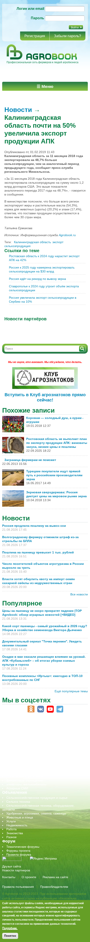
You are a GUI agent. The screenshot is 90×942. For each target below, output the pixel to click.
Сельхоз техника (18, 801)
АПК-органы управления (24, 733)
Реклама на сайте (55, 877)
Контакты (8, 877)
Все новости (79, 594)
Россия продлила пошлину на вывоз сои (34, 525)
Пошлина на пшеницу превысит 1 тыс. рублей (39, 552)
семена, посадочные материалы (29, 764)
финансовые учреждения (24, 780)
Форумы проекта (18, 850)
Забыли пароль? (67, 36)
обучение (13, 753)
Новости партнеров (16, 870)
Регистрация (34, 36)
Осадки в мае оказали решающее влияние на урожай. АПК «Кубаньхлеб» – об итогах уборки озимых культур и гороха (44, 660)
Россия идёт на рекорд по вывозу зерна (37, 279)
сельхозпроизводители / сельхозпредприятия (39, 757)
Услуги (11, 821)
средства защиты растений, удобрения (34, 768)
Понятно (10, 935)
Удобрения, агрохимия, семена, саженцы (36, 813)
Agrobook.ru (67, 235)
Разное (11, 837)
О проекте (29, 877)
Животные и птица (19, 817)
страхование (15, 772)
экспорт (57, 242)
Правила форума (18, 854)
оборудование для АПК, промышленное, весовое (41, 749)
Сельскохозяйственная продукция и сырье (37, 797)
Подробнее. (9, 928)
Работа (11, 829)
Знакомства (14, 833)
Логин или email (30, 8)
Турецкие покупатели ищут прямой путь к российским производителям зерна (54, 475)
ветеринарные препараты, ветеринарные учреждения (45, 737)
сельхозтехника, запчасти (24, 760)
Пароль (37, 18)
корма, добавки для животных (27, 745)
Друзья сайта (11, 866)
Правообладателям (54, 886)
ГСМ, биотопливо (18, 741)
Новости (18, 109)
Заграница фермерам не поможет (30, 460)
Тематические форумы (22, 846)
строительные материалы (24, 776)
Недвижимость (16, 825)
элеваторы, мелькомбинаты (26, 784)
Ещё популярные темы (71, 691)
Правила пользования (18, 886)
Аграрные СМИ (17, 788)
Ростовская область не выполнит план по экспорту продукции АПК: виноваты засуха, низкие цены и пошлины (56, 442)
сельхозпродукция (17, 246)
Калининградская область (32, 242)
